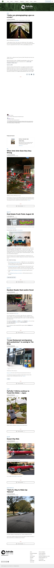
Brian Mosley (17, 40)
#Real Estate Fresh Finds (11, 277)
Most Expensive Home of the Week (15, 262)
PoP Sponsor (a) (11, 216)
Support (35, 1)
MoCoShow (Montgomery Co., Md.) (44, 556)
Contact (31, 554)
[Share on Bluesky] (31, 74)
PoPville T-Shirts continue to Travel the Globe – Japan (18, 392)
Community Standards (33, 553)
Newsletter (31, 557)
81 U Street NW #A (20, 230)
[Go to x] (2, 561)
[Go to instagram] (6, 561)
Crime (8, 13)
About (11, 1)
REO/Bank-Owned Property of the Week (16, 273)
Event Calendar (32, 556)
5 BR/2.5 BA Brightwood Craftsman (16, 270)
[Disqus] (20, 103)
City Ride (8, 436)
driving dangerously (10, 487)
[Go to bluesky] (8, 561)
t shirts (8, 388)
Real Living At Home (13, 228)
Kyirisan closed (9, 372)
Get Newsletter (48, 1)
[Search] (52, 1)
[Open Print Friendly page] (33, 74)
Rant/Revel (9, 287)
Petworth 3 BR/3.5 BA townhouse (13, 266)
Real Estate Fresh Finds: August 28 (20, 214)
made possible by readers (15, 476)
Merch (31, 1)
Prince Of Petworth (11, 19)
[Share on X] (29, 74)
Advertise (16, 1)
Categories (21, 1)
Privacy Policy (32, 560)
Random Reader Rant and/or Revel (20, 290)
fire (7, 148)
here (16, 322)
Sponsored (9, 211)
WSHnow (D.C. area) (42, 560)
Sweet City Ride (13, 439)
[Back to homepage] (3, 1)
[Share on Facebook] (27, 74)
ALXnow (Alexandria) (42, 553)
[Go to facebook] (4, 561)
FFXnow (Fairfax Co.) (42, 554)
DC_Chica (16, 313)
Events (27, 1)
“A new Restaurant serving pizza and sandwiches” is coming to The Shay (20, 342)
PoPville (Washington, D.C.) (43, 557)
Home (8, 1)
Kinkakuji (18, 425)
